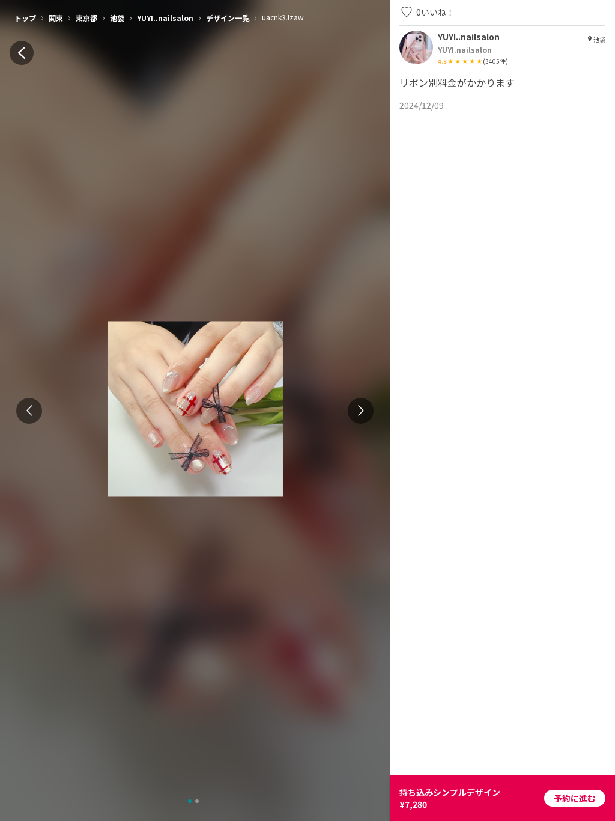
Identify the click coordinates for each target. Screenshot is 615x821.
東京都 (86, 18)
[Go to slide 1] (190, 801)
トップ (25, 18)
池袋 (117, 18)
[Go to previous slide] (29, 411)
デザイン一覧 (227, 18)
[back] (22, 53)
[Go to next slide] (361, 411)
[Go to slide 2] (197, 801)
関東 (56, 18)
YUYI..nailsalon (165, 18)
